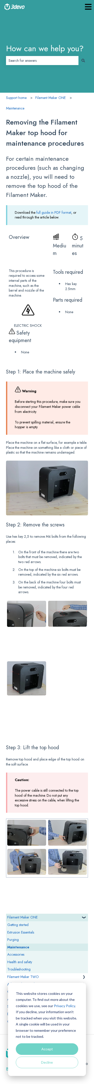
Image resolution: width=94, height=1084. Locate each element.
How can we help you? (45, 48)
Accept (47, 1049)
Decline (47, 1062)
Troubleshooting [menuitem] (19, 969)
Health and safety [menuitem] (19, 961)
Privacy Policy (64, 1006)
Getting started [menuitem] (18, 924)
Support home (16, 97)
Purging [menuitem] (13, 939)
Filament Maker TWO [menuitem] (23, 976)
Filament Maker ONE (50, 97)
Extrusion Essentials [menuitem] (20, 932)
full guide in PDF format (53, 212)
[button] (84, 919)
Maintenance (15, 108)
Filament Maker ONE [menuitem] (22, 917)
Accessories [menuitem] (15, 954)
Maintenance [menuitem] (18, 947)
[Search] (83, 60)
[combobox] (42, 60)
